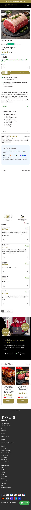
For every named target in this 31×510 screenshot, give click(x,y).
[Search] (24, 5)
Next (28, 170)
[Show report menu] (27, 240)
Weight (2, 64)
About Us (3, 448)
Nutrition (5, 106)
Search (3, 446)
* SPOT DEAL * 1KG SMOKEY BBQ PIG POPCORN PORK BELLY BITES (8, 389)
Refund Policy (4, 457)
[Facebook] (3, 417)
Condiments (4, 481)
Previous (24, 170)
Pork (2, 474)
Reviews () (4, 54)
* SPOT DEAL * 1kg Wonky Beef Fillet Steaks (22, 387)
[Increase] (9, 72)
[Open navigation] (2, 5)
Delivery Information (6, 450)
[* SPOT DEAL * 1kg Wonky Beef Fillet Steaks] (22, 376)
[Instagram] (10, 417)
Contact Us (4, 459)
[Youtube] (6, 417)
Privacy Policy (4, 455)
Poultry (3, 472)
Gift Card (3, 483)
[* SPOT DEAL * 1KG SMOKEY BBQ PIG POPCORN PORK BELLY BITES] (8, 376)
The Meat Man (13, 502)
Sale (2, 485)
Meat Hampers (5, 465)
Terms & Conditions (6, 453)
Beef (2, 467)
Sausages (3, 479)
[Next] (29, 384)
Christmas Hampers (6, 487)
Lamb (2, 470)
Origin (4, 131)
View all (28, 364)
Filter (4, 224)
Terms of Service (5, 462)
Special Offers (7, 364)
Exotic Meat (4, 476)
